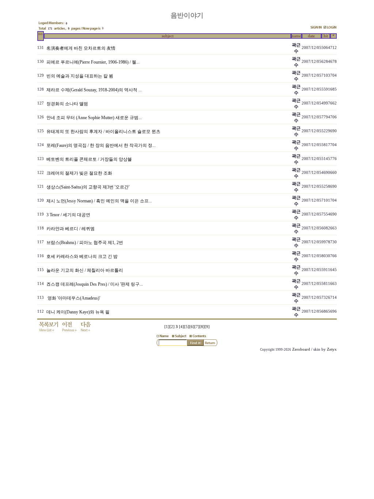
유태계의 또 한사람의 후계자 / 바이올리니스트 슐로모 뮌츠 (103, 131)
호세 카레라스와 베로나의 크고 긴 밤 (82, 256)
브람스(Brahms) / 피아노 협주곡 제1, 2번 (84, 242)
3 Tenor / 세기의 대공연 (68, 214)
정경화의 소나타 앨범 (67, 103)
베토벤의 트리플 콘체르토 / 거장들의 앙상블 (89, 159)
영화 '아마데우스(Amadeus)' (73, 298)
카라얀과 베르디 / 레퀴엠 (70, 228)
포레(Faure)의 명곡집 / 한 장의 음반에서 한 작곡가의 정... (101, 145)
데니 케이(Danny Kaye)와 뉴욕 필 (78, 312)
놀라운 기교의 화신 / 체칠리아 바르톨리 (84, 270)
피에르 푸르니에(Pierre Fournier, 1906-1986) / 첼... (93, 62)
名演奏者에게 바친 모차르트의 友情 (80, 48)
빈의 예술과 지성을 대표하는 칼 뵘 (79, 76)
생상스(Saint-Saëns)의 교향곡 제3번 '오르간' (87, 187)
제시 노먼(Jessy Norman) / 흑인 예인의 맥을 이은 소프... (99, 200)
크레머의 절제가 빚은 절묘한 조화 (79, 173)
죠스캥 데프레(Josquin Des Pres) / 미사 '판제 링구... (94, 284)
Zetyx (332, 349)
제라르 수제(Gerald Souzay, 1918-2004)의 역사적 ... (94, 89)
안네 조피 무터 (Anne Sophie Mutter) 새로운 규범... (94, 117)
